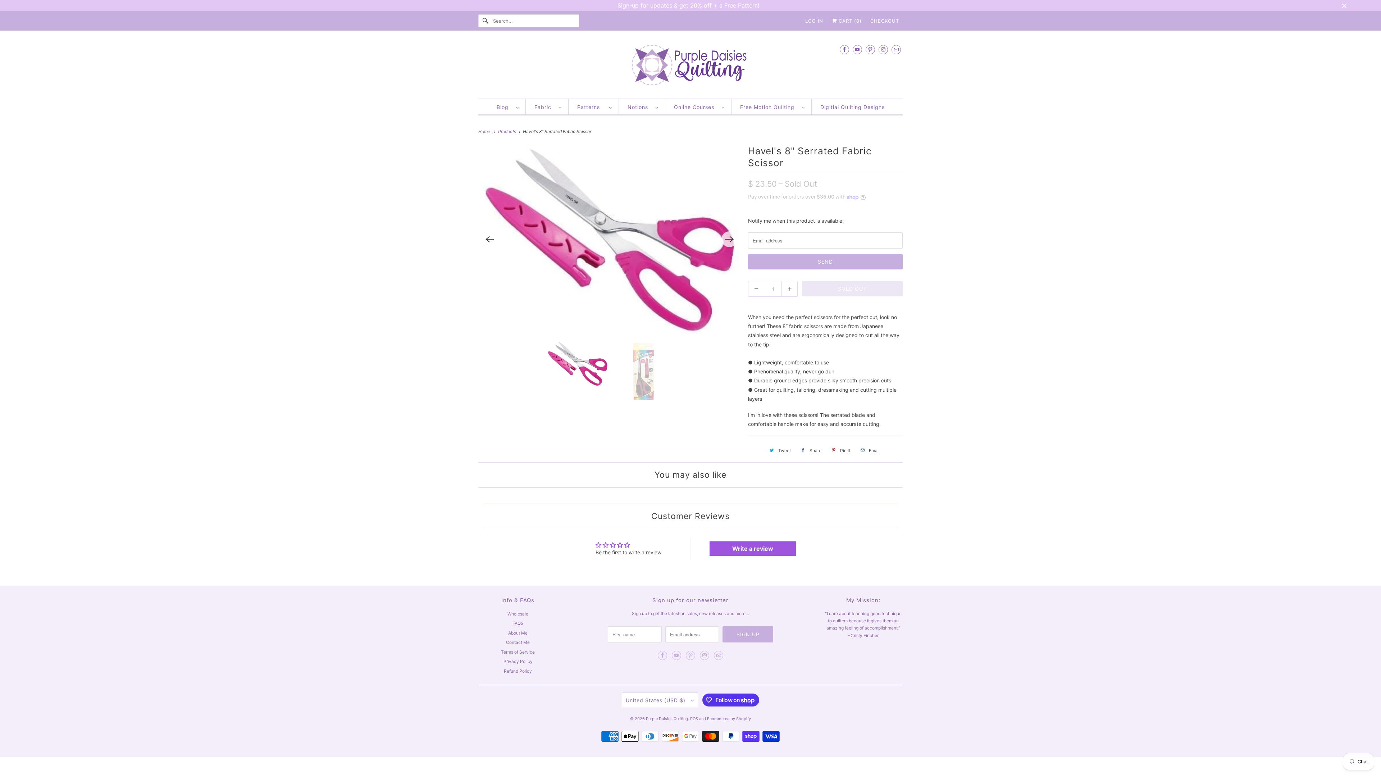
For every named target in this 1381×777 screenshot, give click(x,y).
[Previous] (490, 239)
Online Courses (696, 107)
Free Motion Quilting (769, 107)
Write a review (752, 548)
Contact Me (518, 642)
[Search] (485, 20)
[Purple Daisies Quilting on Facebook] (844, 49)
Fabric (544, 107)
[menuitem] (507, 106)
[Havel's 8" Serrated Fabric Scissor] (609, 239)
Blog (504, 107)
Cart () (849, 21)
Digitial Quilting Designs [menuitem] (852, 107)
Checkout (884, 21)
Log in (814, 21)
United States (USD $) (656, 700)
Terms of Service (518, 652)
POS (694, 718)
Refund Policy (518, 671)
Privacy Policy (518, 661)
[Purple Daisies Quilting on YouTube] (857, 49)
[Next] (729, 239)
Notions (640, 107)
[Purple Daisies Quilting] (690, 66)
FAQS (518, 623)
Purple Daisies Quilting (667, 718)
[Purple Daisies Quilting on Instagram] (883, 49)
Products (507, 131)
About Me (518, 633)
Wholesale (517, 614)
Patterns (591, 107)
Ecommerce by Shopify (729, 718)
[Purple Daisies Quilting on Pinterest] (870, 49)
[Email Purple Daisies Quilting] (896, 49)
